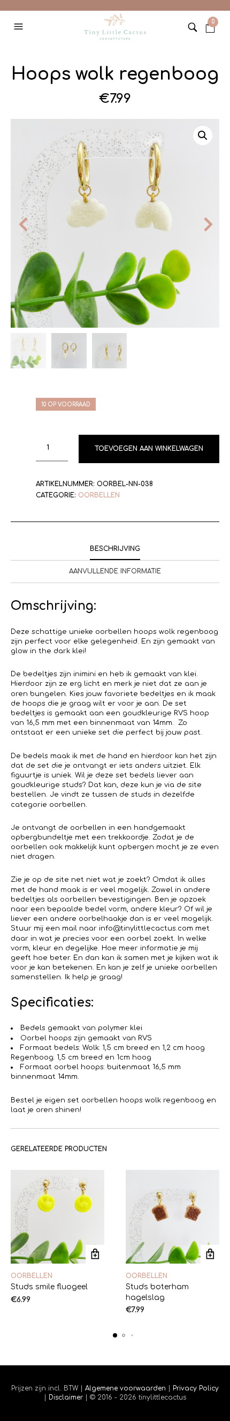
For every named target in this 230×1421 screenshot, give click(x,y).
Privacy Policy (195, 1388)
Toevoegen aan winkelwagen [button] (95, 1254)
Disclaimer (67, 1397)
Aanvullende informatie (115, 571)
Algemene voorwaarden (125, 1388)
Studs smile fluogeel (49, 1287)
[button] (19, 27)
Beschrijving (115, 549)
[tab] (115, 549)
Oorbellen (99, 495)
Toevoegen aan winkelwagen (149, 448)
